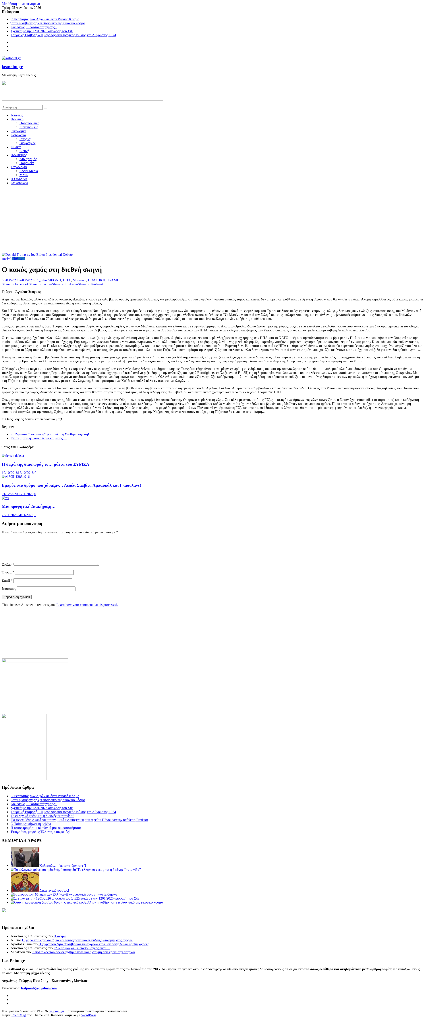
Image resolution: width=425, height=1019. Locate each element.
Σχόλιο (8, 564)
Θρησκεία (26, 163)
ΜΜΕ (23, 175)
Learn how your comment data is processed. (87, 605)
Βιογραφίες (27, 143)
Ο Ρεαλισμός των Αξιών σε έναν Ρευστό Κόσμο (45, 19)
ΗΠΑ (67, 280)
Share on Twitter (40, 284)
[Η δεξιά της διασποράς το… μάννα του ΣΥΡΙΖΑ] (13, 456)
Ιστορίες (25, 139)
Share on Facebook (15, 284)
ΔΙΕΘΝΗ (54, 280)
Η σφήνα (60, 936)
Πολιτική (17, 119)
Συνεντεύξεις (28, 127)
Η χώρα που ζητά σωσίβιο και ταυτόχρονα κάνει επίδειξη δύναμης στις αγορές (77, 940)
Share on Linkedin (65, 284)
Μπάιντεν (79, 280)
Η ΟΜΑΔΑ (19, 179)
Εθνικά (16, 147)
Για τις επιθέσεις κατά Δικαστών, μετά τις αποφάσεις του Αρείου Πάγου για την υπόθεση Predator (79, 820)
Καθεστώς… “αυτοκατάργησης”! (34, 27)
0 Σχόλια (41, 280)
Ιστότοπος (9, 588)
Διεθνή (24, 151)
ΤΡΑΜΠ (113, 280)
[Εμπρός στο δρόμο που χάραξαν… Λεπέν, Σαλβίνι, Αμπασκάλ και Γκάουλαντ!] (16, 477)
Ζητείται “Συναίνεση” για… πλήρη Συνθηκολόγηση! (50, 434)
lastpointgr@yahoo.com (39, 988)
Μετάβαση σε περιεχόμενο (21, 4)
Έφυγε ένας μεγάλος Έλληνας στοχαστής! (40, 832)
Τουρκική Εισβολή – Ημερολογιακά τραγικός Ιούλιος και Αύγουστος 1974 (63, 35)
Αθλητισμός (28, 159)
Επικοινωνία (19, 183)
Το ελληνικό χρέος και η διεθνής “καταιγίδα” (42, 816)
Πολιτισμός (19, 155)
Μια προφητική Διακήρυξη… (29, 506)
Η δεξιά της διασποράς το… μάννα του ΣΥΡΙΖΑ (45, 464)
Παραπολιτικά (29, 123)
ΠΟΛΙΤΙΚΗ (96, 280)
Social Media (28, 171)
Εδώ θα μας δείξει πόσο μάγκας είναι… (82, 948)
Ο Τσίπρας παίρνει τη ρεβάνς (31, 824)
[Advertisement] (212, 219)
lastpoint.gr (12, 66)
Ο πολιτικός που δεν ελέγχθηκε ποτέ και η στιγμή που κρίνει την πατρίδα (83, 952)
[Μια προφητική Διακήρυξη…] (5, 498)
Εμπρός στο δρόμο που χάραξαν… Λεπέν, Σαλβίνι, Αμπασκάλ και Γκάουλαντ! (71, 485)
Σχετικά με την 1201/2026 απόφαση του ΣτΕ (42, 31)
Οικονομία (18, 131)
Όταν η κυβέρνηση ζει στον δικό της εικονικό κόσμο (48, 23)
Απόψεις (17, 115)
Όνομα (8, 572)
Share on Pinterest (90, 284)
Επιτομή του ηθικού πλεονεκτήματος (39, 438)
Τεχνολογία (19, 167)
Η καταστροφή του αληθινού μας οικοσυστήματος (46, 828)
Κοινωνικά (18, 135)
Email (7, 580)
